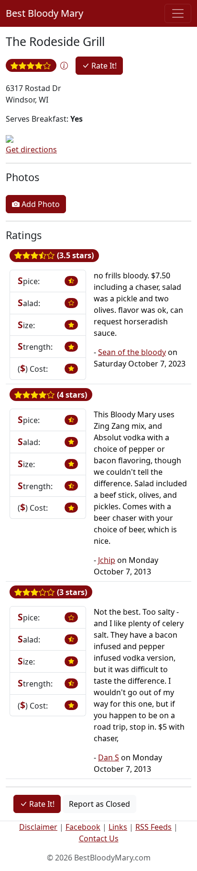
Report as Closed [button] (99, 804)
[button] (64, 65)
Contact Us (99, 838)
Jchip (106, 560)
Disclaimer (38, 827)
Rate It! (103, 65)
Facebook (83, 827)
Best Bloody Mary (44, 13)
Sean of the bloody (132, 352)
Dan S (108, 757)
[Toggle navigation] (177, 13)
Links (118, 827)
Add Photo (40, 204)
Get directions (31, 149)
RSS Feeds (153, 827)
